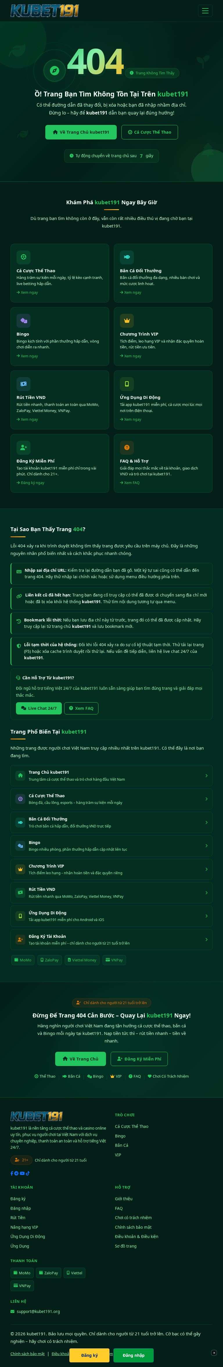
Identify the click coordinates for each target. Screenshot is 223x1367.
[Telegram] (16, 1173)
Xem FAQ (84, 708)
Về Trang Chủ (84, 1059)
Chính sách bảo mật (133, 1227)
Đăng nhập (20, 1208)
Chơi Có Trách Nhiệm (171, 1076)
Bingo (98, 1076)
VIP (119, 1076)
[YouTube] (22, 1173)
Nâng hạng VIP (24, 1227)
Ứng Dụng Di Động (27, 1236)
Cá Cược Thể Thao (152, 132)
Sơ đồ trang (125, 1246)
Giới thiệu (123, 1198)
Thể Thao (47, 1076)
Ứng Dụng (19, 1246)
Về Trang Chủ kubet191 (84, 132)
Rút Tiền (17, 1217)
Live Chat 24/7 (42, 708)
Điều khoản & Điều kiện (136, 1236)
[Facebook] (11, 1173)
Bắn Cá (74, 1076)
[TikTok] (28, 1173)
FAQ (137, 1076)
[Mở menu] (205, 11)
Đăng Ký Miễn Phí (143, 1059)
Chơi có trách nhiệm (133, 1217)
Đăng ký (18, 1198)
